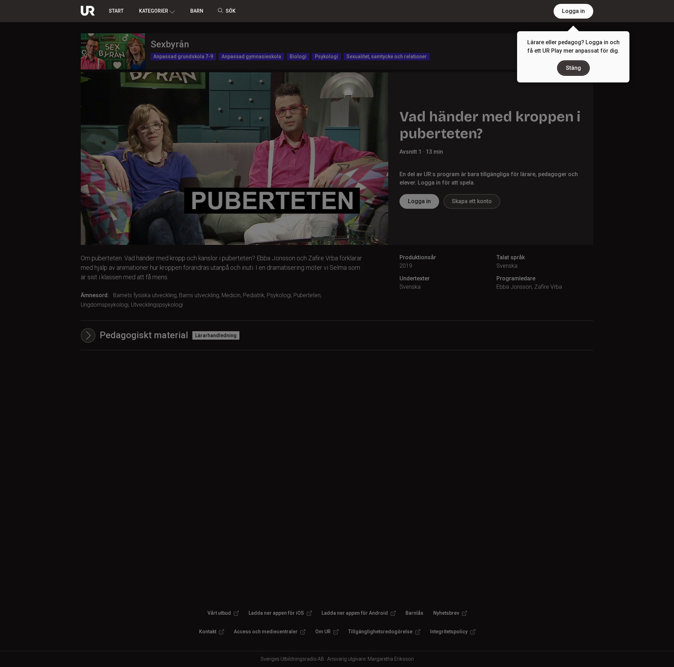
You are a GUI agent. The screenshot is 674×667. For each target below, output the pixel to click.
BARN (196, 11)
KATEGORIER (153, 11)
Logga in (573, 11)
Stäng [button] (573, 68)
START (116, 11)
